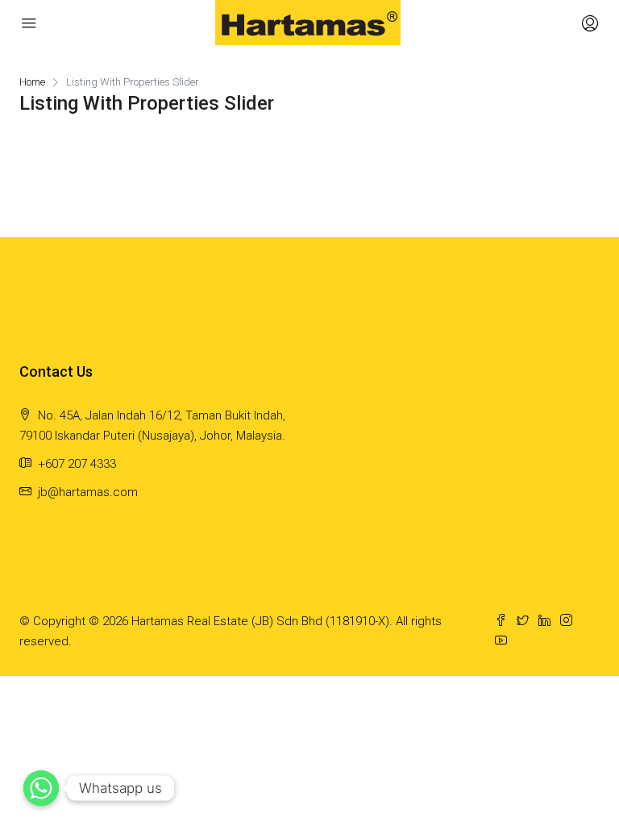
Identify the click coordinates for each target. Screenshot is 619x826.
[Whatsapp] (41, 788)
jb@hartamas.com (88, 492)
